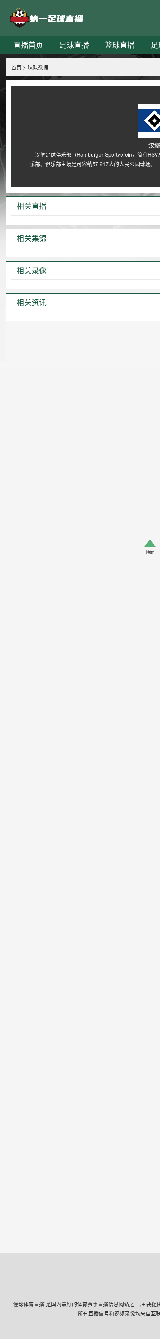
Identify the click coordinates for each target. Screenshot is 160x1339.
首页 (16, 67)
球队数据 (38, 67)
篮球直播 (120, 44)
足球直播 (74, 44)
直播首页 (28, 44)
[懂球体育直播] (46, 17)
